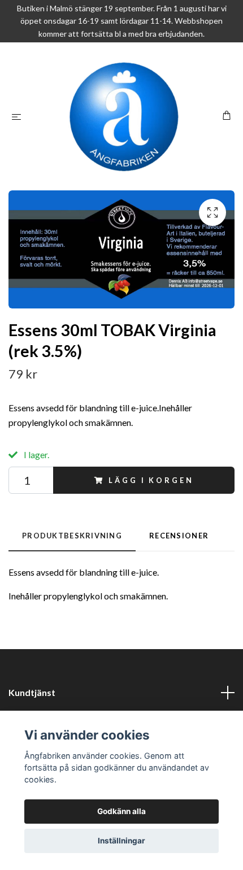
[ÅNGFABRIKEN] (124, 116)
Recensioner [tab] (179, 535)
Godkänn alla (121, 811)
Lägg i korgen (151, 480)
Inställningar (121, 840)
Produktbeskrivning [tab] (72, 535)
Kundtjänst (31, 692)
